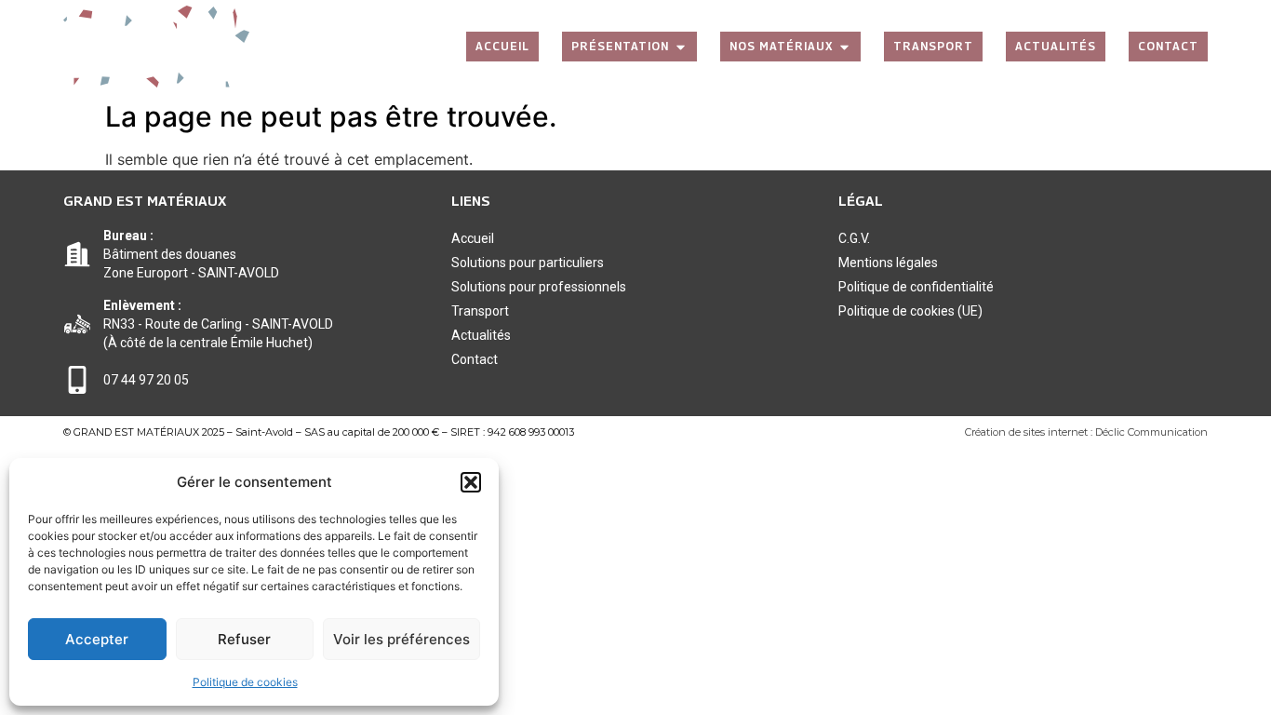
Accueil (472, 238)
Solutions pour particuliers (527, 262)
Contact (474, 359)
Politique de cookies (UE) (910, 311)
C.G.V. (854, 238)
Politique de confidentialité (916, 286)
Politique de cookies (245, 682)
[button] (471, 482)
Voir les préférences (401, 639)
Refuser (244, 639)
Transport (480, 311)
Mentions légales (888, 262)
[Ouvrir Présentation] (681, 46)
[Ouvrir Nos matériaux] (844, 46)
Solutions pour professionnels (538, 286)
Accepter (96, 639)
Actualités (481, 335)
